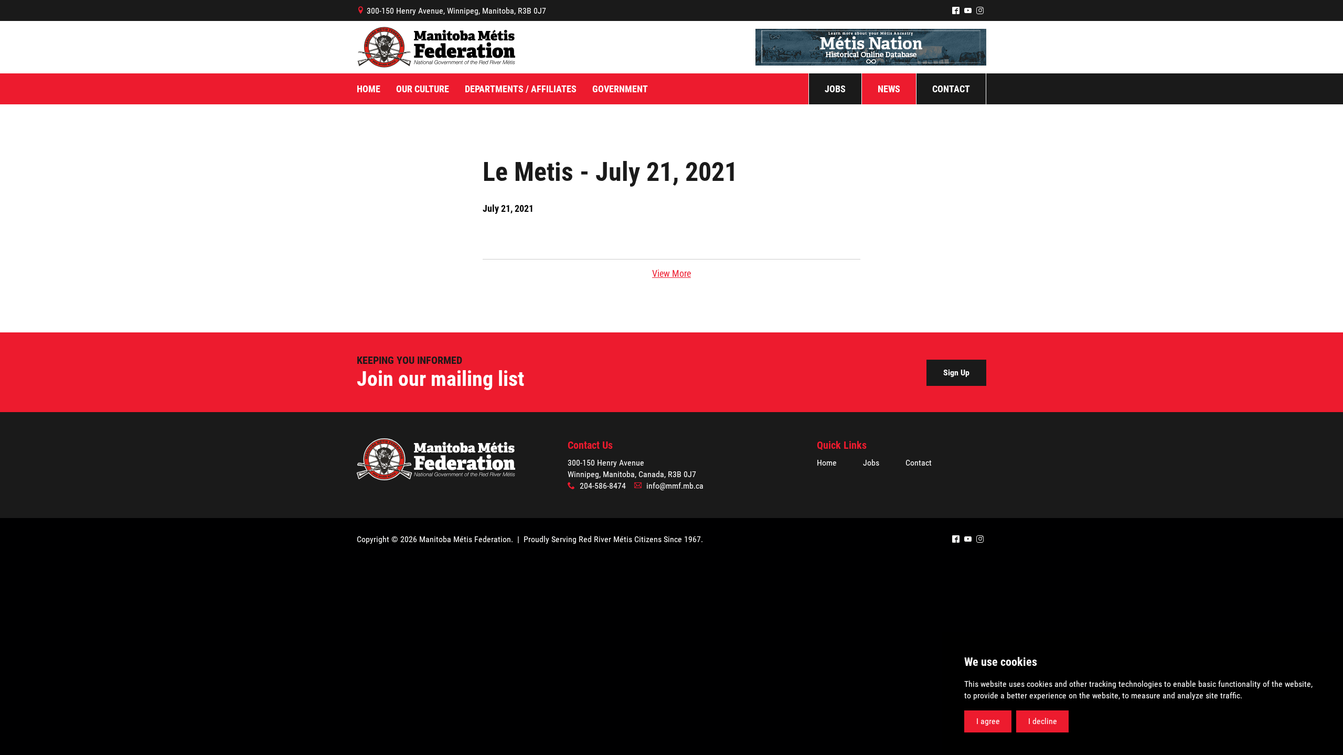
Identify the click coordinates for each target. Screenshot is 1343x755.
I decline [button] (1042, 721)
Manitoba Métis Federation (436, 47)
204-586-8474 (603, 486)
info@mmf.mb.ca (675, 486)
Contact (918, 463)
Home (827, 463)
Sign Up (956, 373)
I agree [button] (988, 721)
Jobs (871, 463)
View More (671, 273)
